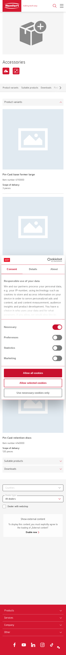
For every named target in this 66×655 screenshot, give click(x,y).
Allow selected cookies (33, 382)
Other (7, 632)
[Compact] (16, 71)
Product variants (11, 88)
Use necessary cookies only (33, 392)
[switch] (57, 337)
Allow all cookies (33, 373)
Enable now (31, 532)
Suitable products (29, 88)
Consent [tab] (12, 269)
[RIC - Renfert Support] (58, 648)
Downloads (46, 88)
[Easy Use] (6, 71)
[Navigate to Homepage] (20, 6)
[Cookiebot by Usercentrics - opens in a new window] (47, 260)
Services (8, 618)
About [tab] (54, 269)
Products (9, 610)
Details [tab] (33, 269)
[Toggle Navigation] (61, 6)
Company (9, 625)
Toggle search (55, 6)
